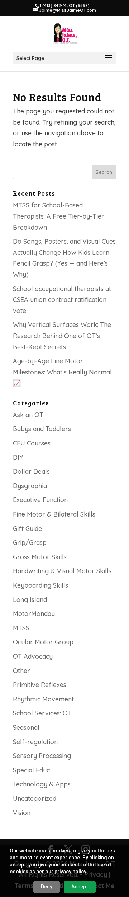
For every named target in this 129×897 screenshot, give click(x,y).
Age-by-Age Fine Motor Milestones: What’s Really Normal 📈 (62, 372)
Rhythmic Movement (43, 699)
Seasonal (26, 727)
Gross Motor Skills (40, 557)
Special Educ (31, 770)
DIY (18, 457)
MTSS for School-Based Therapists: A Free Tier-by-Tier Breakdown (58, 216)
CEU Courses (32, 443)
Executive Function (40, 500)
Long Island (30, 599)
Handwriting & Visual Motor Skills (62, 571)
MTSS (21, 628)
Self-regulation (35, 742)
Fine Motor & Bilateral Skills (54, 514)
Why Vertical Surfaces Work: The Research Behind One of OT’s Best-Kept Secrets (62, 336)
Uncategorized (34, 798)
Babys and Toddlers (42, 429)
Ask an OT (28, 415)
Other (21, 671)
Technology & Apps (42, 784)
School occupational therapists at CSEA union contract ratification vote (62, 300)
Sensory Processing (42, 756)
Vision (21, 813)
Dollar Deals (31, 471)
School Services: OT (42, 713)
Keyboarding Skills (40, 585)
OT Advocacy (33, 656)
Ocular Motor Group (43, 642)
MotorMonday (34, 613)
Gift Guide (27, 528)
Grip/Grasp (30, 542)
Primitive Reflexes (39, 685)
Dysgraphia (30, 486)
